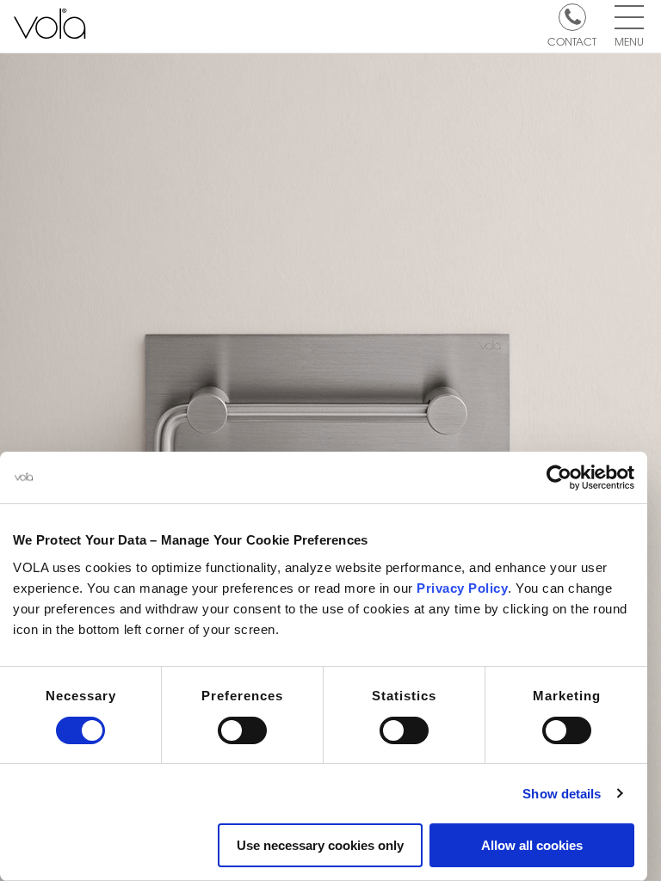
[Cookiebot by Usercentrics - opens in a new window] (559, 477)
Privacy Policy (462, 588)
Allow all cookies (532, 845)
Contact (571, 40)
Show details (561, 793)
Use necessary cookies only (320, 845)
